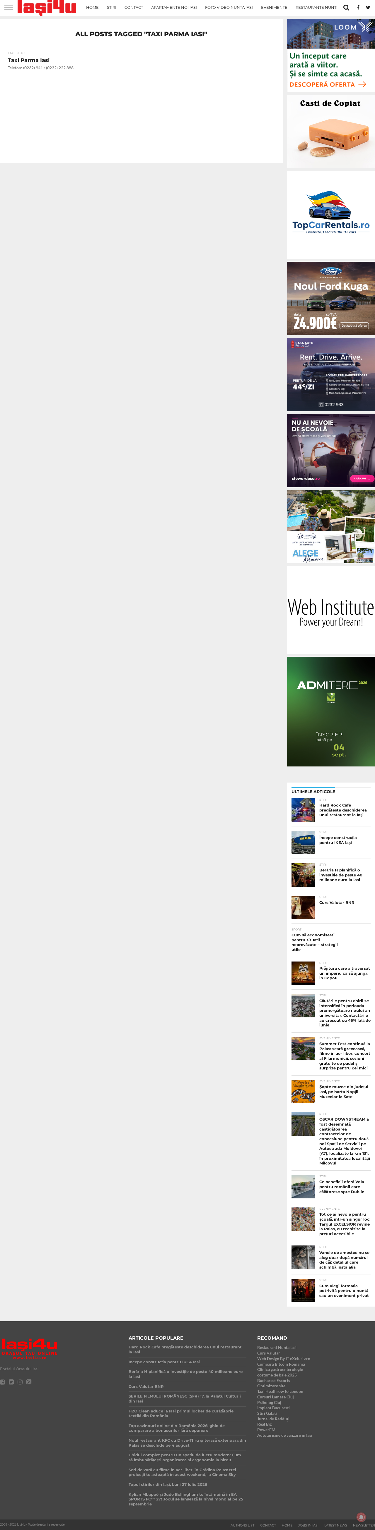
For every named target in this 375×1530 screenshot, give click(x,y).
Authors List (242, 1525)
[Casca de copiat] (331, 169)
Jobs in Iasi (308, 1525)
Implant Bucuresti (273, 1407)
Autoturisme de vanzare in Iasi (284, 1435)
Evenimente (274, 7)
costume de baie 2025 (277, 1374)
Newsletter (364, 1525)
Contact (134, 7)
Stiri (111, 7)
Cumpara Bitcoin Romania (281, 1364)
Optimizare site (271, 1385)
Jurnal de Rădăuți (273, 1418)
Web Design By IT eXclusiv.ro (283, 1358)
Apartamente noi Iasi (174, 7)
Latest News (335, 1525)
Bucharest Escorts (273, 1380)
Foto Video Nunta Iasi (229, 7)
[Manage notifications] (361, 1517)
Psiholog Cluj (269, 1402)
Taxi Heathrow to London (280, 1391)
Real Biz (264, 1424)
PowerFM (266, 1429)
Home (92, 7)
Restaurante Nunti (317, 7)
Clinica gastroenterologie (280, 1369)
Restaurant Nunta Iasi (276, 1347)
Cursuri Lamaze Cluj (275, 1396)
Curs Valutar (268, 1352)
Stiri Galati (267, 1413)
